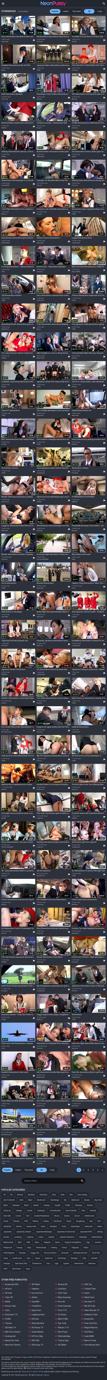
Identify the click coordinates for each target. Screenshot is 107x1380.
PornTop (40, 933)
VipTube (75, 128)
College (19, 1210)
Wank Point (89, 1297)
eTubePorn (36, 1306)
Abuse (46, 1375)
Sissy (5, 1258)
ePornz (8, 1289)
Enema (67, 1216)
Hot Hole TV (89, 1302)
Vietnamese (78, 1263)
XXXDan (75, 502)
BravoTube (40, 358)
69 (11, 1195)
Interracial (89, 1226)
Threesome (36, 1263)
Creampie (41, 1210)
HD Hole (8, 1293)
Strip (84, 1258)
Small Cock (17, 1258)
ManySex (4, 531)
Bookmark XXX (11, 1284)
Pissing (54, 1247)
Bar (65, 1200)
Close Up (7, 1210)
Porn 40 (61, 1302)
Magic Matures (91, 1327)
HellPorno (5, 329)
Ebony (56, 1216)
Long (100, 11)
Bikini (5, 1205)
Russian (22, 1253)
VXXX (39, 444)
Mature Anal (8, 1242)
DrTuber (4, 991)
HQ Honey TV (37, 1327)
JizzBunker (76, 243)
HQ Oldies (62, 1345)
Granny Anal (31, 1226)
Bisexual (16, 1205)
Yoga (28, 1269)
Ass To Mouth (9, 1200)
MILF (20, 1242)
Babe (30, 1200)
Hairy (43, 1226)
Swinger (6, 1263)
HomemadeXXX (42, 559)
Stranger (74, 1258)
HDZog (39, 99)
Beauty (87, 1200)
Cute (83, 1210)
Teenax (8, 1323)
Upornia (39, 272)
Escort (77, 1216)
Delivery (93, 1210)
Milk (28, 1242)
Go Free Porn (37, 1293)
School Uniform (50, 1253)
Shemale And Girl (80, 1253)
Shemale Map (64, 1336)
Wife (5, 1269)
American (43, 1195)
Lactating (18, 1237)
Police (64, 1247)
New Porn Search (12, 1345)
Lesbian (51, 1237)
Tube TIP (9, 1297)
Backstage (54, 1200)
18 (4, 1195)
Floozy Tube (10, 1306)
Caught (57, 1205)
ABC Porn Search (12, 1332)
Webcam (92, 1263)
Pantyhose (7, 1247)
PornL (3, 1106)
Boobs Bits (89, 1319)
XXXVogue (40, 156)
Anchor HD (62, 1284)
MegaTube (41, 1077)
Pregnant (75, 1247)
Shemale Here (38, 1323)
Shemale (64, 1253)
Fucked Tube (90, 1289)
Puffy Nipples (8, 1253)
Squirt (37, 1258)
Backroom (41, 1200)
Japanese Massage (44, 1232)
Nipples (47, 1242)
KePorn (4, 214)
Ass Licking (82, 1195)
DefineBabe (5, 243)
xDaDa (34, 1297)
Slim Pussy (63, 1332)
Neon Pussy (53, 4)
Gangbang (80, 1221)
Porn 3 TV (62, 1310)
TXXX (39, 70)
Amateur (31, 1195)
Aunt (21, 1200)
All (89, 11)
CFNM (67, 1205)
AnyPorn (40, 645)
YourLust (4, 99)
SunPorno (40, 300)
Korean (6, 1237)
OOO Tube (62, 1293)
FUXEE (8, 1319)
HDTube (40, 41)
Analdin (74, 444)
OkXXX (3, 128)
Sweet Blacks (37, 1332)
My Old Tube (89, 1306)
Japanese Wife (86, 1232)
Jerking (100, 1232)
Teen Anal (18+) (21, 1263)
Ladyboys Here (38, 1314)
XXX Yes (88, 1284)
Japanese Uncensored (66, 1232)
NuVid (3, 818)
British (36, 1205)
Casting (46, 1205)
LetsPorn (40, 818)
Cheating (78, 1205)
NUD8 (7, 1302)
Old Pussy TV (37, 1345)
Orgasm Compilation (73, 1242)
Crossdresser (55, 1210)
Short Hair (96, 1253)
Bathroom (75, 1200)
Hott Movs (88, 1332)
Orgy (88, 1242)
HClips (3, 387)
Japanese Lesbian (23, 1232)
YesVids (4, 559)
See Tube (62, 1323)
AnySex (74, 358)
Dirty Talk (7, 1216)
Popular (55, 11)
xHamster (4, 41)
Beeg (3, 70)
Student (94, 1258)
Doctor (18, 1216)
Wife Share (16, 1269)
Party (29, 1247)
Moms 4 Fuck (90, 1340)
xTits (3, 272)
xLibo (7, 1310)
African (20, 1195)
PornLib (75, 185)
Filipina (35, 1221)
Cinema (90, 1205)
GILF (99, 1221)
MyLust (74, 99)
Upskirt (66, 1263)
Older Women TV (91, 1310)
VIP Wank (36, 1284)
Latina (40, 1237)
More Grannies (64, 1297)
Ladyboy (29, 1237)
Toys (48, 1263)
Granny (19, 1226)
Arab (63, 1195)
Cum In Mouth (70, 1210)
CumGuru (62, 1289)
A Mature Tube (91, 1314)
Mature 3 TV (63, 1327)
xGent (87, 1293)
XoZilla (74, 41)
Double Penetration (41, 1216)
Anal (54, 1195)
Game (68, 1221)
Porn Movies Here (92, 1345)
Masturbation (97, 1237)
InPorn (3, 703)
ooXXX (74, 617)
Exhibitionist (89, 1216)
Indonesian (75, 1226)
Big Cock (98, 1200)
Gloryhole (7, 1226)
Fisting (46, 1221)
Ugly (56, 1263)
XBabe (3, 156)
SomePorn (41, 876)
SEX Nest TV (10, 1327)
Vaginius (35, 1289)
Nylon (57, 1242)
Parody (19, 1247)
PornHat (75, 70)
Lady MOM (89, 1336)
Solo (28, 1258)
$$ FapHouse (6, 732)
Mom (37, 1242)
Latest (66, 11)
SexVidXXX (5, 185)
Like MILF (36, 1302)
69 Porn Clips (37, 1336)
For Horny (62, 1314)
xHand (74, 156)
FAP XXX (35, 1340)
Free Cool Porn (90, 1323)
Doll (27, 1216)
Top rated (76, 11)
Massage (83, 1237)
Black (26, 1205)
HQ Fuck (35, 1319)
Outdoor (98, 1242)
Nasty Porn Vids (12, 1340)
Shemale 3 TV (11, 1314)
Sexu (73, 559)
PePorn (74, 991)
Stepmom (49, 1258)
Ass (71, 1195)
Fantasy (16, 1221)
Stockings (62, 1258)
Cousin (29, 1210)
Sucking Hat (10, 1336)
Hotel (64, 1226)
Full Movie (58, 1221)
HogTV (39, 128)
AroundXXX (76, 272)
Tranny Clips (63, 1340)
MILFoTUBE (63, 1319)
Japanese (7, 1232)
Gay (91, 1221)
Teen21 (39, 185)
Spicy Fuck (36, 1310)
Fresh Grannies (64, 1306)
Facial (5, 1221)
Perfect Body (41, 1247)
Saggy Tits (35, 1253)
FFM (26, 1221)
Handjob (53, 1226)
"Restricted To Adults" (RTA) (32, 1372)
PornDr (39, 214)
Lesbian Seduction (66, 1237)
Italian (99, 1226)
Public (86, 1247)
